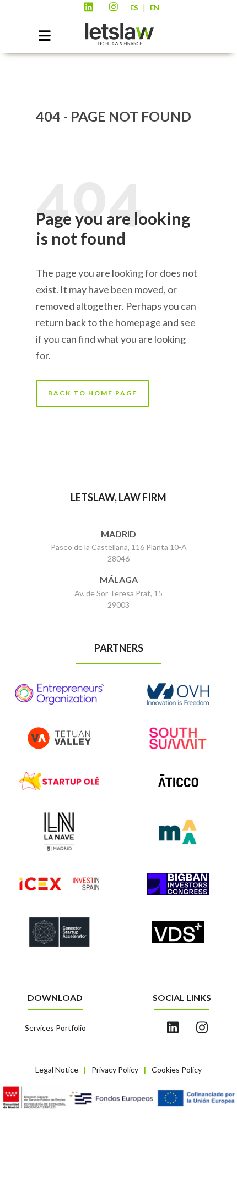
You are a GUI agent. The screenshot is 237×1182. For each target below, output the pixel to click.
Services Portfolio (55, 1027)
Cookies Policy (177, 1069)
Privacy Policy (114, 1069)
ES (134, 7)
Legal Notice (56, 1069)
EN (154, 7)
